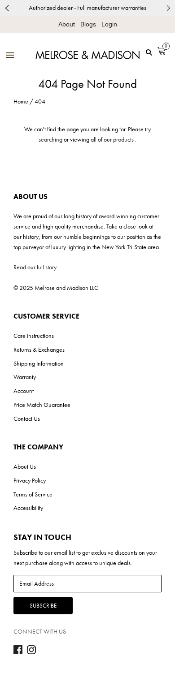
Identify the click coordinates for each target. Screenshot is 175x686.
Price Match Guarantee (41, 405)
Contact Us (26, 418)
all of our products (112, 139)
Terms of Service (32, 494)
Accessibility (28, 508)
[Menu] (9, 55)
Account (23, 391)
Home (20, 101)
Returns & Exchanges (39, 349)
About (66, 24)
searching (50, 139)
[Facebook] (17, 652)
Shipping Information (38, 363)
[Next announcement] (168, 8)
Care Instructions (33, 336)
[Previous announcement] (6, 8)
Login (109, 24)
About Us (24, 466)
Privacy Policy (29, 480)
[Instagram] (31, 652)
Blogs (88, 24)
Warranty (24, 377)
